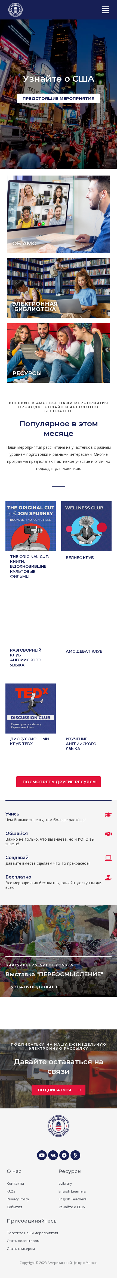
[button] (105, 9)
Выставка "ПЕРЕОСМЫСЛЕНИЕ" (54, 974)
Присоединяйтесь (32, 1221)
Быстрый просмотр (30, 547)
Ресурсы (70, 1171)
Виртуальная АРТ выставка (39, 965)
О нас (14, 1171)
